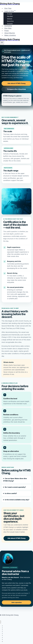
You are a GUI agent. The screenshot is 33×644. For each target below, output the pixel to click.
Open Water (10, 16)
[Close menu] (0, 622)
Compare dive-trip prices (16, 89)
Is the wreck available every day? (17, 500)
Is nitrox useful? (11, 493)
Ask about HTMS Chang (16, 83)
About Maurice (9, 33)
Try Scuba (9, 13)
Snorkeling (8, 26)
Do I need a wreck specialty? (15, 487)
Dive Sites (7, 28)
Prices (6, 30)
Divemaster (10, 23)
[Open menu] (2, 43)
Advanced (9, 18)
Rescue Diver (10, 21)
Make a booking (10, 35)
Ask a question (16, 602)
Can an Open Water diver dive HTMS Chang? (15, 480)
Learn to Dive (7, 629)
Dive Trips (7, 8)
